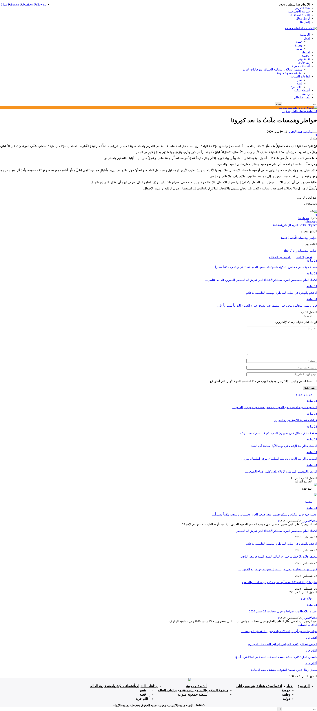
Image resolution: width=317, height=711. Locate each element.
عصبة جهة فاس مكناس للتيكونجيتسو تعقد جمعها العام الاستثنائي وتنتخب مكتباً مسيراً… (264, 514)
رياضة (306, 93)
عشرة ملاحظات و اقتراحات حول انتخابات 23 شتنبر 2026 (283, 611)
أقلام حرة (296, 86)
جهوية (298, 41)
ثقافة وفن (304, 59)
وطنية (298, 45)
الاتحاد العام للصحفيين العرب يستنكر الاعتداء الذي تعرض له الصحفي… (275, 530)
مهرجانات (304, 62)
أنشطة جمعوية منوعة (289, 73)
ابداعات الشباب (300, 76)
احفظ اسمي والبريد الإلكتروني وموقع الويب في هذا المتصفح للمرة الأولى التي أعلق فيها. (260, 381)
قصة (299, 83)
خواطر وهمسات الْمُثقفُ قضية (298, 237)
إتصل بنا (305, 21)
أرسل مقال (303, 18)
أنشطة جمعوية (301, 66)
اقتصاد (306, 52)
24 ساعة (312, 111)
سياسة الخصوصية (299, 11)
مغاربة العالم (302, 97)
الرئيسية (305, 34)
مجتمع (306, 55)
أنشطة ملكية (302, 90)
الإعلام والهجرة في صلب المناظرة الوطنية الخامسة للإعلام (281, 543)
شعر (299, 80)
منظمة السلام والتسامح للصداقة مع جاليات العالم (272, 69)
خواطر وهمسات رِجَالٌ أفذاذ (300, 250)
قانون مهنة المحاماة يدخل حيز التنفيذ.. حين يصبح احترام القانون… (277, 569)
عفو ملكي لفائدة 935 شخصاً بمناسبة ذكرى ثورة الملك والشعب (279, 582)
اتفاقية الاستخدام (299, 15)
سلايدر (286, 111)
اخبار (307, 38)
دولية (299, 48)
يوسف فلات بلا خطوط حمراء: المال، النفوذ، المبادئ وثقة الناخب (278, 556)
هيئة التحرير (303, 8)
